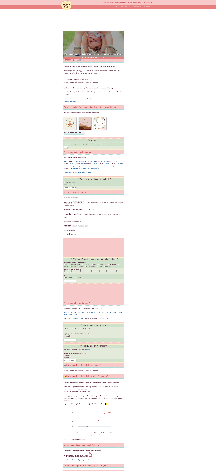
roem (94, 264)
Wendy (72, 166)
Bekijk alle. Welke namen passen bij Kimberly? (85, 168)
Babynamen (133, 2)
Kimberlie (74, 312)
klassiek (94, 271)
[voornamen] (128, 2)
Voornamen (87, 57)
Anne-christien (92, 161)
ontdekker (73, 266)
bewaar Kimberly (79, 60)
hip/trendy (75, 271)
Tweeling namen (136, 6)
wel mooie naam (70, 182)
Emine (106, 166)
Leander (95, 163)
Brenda (106, 161)
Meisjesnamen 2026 (107, 2)
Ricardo (84, 166)
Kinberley (86, 328)
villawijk (78, 277)
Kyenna (109, 312)
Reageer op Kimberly (70, 101)
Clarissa (118, 166)
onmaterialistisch (90, 266)
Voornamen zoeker (125, 6)
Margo (83, 163)
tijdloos (73, 272)
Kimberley (67, 312)
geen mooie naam (71, 184)
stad (72, 277)
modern (102, 271)
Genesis (119, 163)
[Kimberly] (70, 131)
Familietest (140, 2)
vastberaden (102, 264)
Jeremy (78, 161)
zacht (81, 266)
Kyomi (76, 314)
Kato (95, 166)
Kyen (70, 314)
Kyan (83, 312)
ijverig (100, 266)
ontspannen (112, 264)
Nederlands (110, 271)
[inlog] (151, 2)
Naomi (72, 163)
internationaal (85, 271)
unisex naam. (102, 144)
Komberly (86, 349)
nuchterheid (86, 264)
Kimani (120, 312)
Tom (117, 161)
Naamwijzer (66, 5)
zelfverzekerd (76, 264)
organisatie (108, 266)
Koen (88, 312)
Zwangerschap (146, 6)
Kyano (93, 312)
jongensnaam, (80, 144)
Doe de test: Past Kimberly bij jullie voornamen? (78, 172)
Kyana (99, 312)
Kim (79, 312)
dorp (66, 277)
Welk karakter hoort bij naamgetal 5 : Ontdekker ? (81, 460)
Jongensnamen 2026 (120, 2)
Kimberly (69, 328)
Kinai (114, 312)
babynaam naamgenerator (78, 318)
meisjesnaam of (91, 144)
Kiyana (66, 314)
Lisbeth (66, 161)
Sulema (107, 163)
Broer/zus (147, 2)
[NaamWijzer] (82, 57)
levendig (67, 264)
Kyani (104, 312)
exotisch (67, 271)
